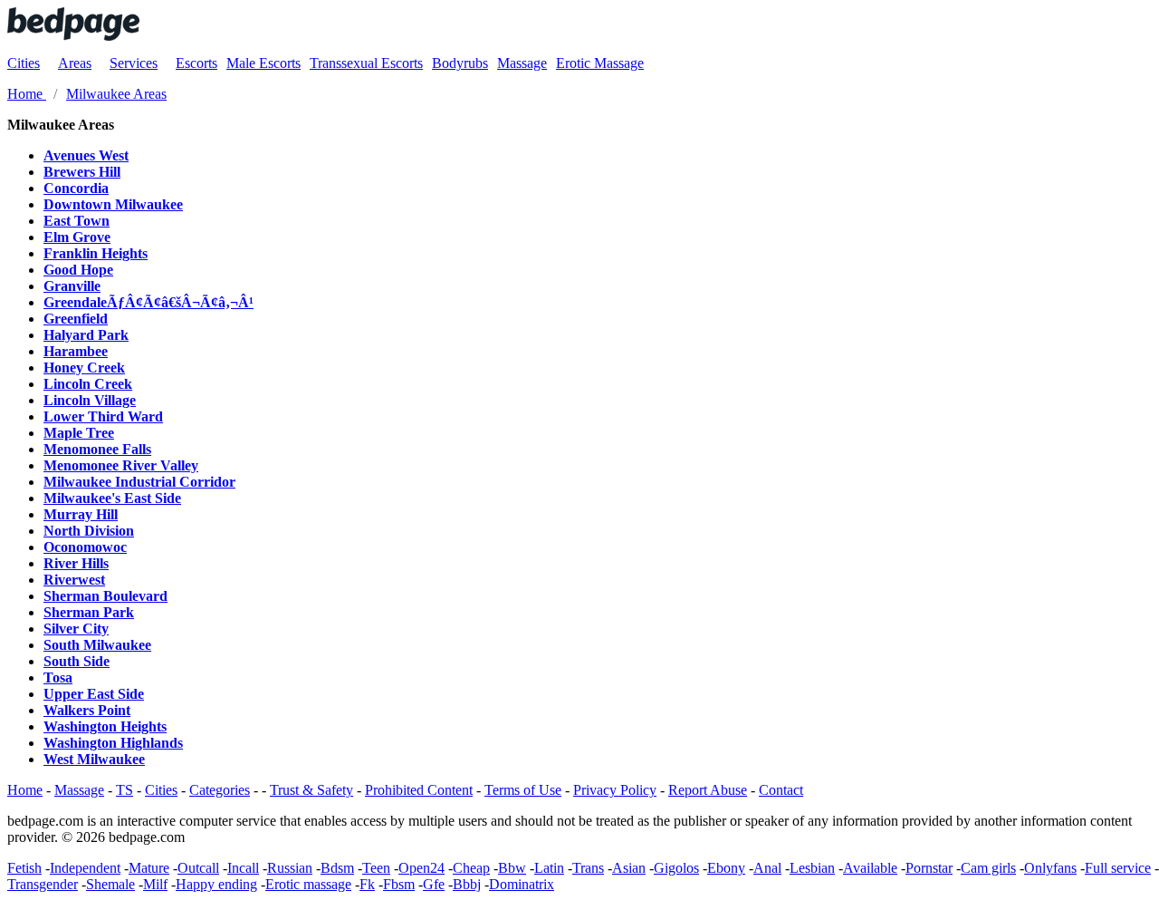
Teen (376, 868)
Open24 (421, 868)
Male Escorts (263, 63)
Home (25, 790)
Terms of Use (522, 790)
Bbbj (467, 884)
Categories (219, 790)
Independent (85, 868)
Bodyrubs (460, 63)
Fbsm (399, 884)
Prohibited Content (419, 790)
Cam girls (988, 868)
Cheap (471, 868)
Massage (522, 63)
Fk (367, 884)
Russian (289, 868)
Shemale (110, 884)
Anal (767, 868)
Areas (74, 63)
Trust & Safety (311, 790)
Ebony (726, 868)
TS (124, 790)
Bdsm (337, 868)
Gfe (434, 884)
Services (134, 63)
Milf (155, 884)
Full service (1118, 868)
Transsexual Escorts (366, 63)
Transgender (42, 884)
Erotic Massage (600, 63)
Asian (629, 868)
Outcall (198, 868)
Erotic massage (308, 884)
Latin (549, 868)
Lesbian (812, 868)
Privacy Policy (614, 790)
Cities (23, 63)
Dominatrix (521, 884)
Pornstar (929, 868)
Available (870, 868)
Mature (149, 868)
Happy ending (216, 884)
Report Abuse (707, 790)
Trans (588, 868)
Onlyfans (1050, 868)
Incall (243, 868)
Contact (781, 790)
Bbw (512, 868)
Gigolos (676, 868)
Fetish (24, 868)
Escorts (196, 63)
